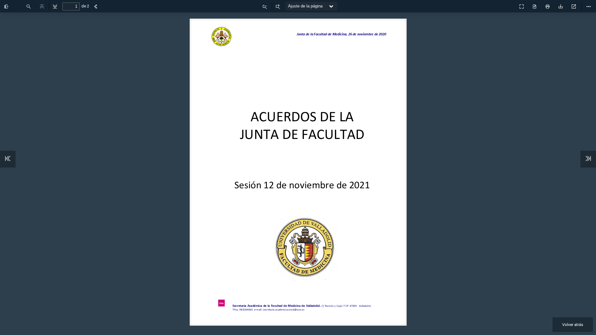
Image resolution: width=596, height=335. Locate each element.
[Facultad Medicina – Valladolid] (507, 4)
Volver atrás (572, 324)
